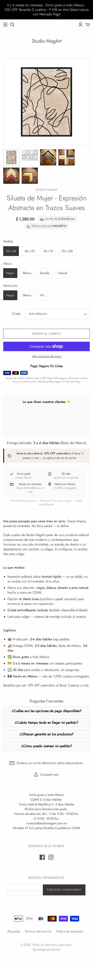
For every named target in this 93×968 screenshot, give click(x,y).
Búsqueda (14, 931)
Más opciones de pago (46, 356)
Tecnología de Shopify (46, 949)
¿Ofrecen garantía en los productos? (47, 734)
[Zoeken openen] (12, 24)
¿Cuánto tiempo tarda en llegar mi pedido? (46, 722)
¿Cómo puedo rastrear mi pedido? (46, 746)
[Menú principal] (5, 24)
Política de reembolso (69, 931)
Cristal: (16, 314)
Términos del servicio (38, 931)
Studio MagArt (46, 41)
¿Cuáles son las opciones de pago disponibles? (47, 711)
